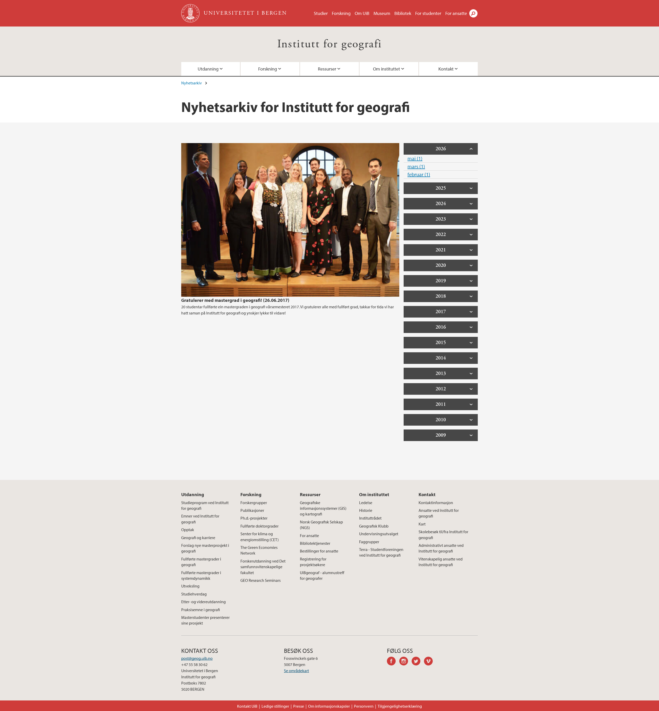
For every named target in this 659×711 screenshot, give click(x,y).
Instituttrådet (370, 518)
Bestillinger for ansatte (319, 551)
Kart (422, 523)
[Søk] (473, 13)
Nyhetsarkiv (191, 82)
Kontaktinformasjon (436, 502)
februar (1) (418, 174)
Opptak (187, 529)
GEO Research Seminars (260, 580)
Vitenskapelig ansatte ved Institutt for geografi (441, 561)
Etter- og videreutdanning (203, 601)
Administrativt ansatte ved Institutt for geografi (441, 548)
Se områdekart (296, 670)
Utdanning (208, 69)
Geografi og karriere (198, 537)
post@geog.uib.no (197, 658)
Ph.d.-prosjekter (253, 518)
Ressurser (327, 69)
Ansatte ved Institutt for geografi (439, 513)
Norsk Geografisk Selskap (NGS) (321, 524)
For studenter (428, 13)
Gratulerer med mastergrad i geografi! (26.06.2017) (235, 300)
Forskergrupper (253, 502)
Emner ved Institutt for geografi (200, 518)
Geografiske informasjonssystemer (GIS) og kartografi (323, 508)
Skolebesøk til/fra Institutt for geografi (443, 534)
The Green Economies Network (259, 550)
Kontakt (446, 69)
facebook (393, 662)
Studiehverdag (194, 593)
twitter (418, 662)
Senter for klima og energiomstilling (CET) (259, 536)
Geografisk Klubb (373, 526)
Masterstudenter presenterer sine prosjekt (205, 620)
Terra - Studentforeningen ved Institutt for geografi (381, 552)
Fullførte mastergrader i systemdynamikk (201, 575)
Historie (365, 510)
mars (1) (416, 166)
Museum (382, 13)
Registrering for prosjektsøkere (313, 561)
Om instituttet (386, 69)
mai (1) (414, 158)
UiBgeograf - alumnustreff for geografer (322, 575)
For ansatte (456, 13)
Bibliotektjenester (315, 543)
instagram (405, 662)
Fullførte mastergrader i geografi (201, 561)
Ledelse (365, 502)
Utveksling (190, 586)
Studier (321, 13)
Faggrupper (369, 541)
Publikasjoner (252, 510)
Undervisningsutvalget (378, 533)
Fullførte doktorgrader (259, 526)
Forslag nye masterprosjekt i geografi (205, 548)
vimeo (430, 662)
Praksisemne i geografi (200, 609)
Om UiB (362, 13)
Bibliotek (402, 13)
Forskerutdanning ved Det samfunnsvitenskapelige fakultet (262, 566)
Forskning (341, 13)
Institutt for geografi (329, 44)
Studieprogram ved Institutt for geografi (205, 505)
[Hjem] (191, 13)
